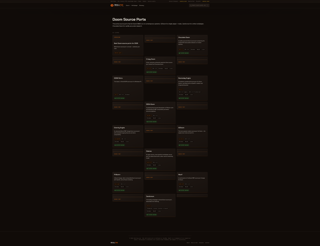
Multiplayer (135, 5)
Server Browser (178, 1)
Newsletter (191, 1)
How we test (194, 242)
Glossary (141, 5)
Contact (207, 242)
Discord (202, 1)
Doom (127, 5)
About (188, 242)
